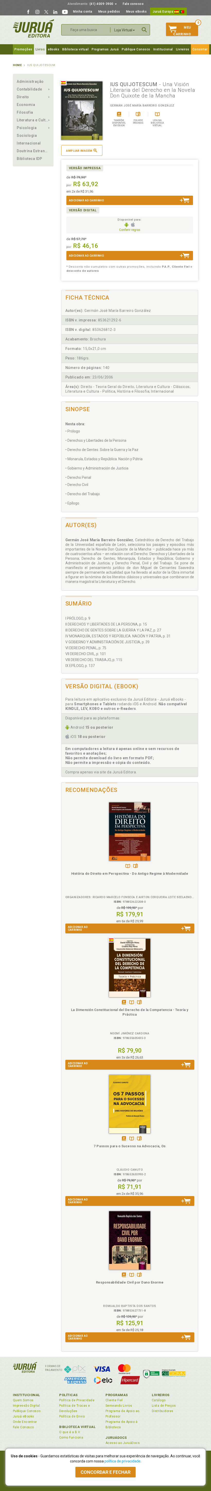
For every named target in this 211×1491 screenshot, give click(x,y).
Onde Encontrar (25, 1422)
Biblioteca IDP (29, 159)
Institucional (163, 49)
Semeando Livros (119, 1405)
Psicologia (27, 128)
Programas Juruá (105, 49)
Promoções (23, 49)
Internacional (29, 143)
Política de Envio (72, 1416)
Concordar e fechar (105, 1472)
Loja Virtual (123, 30)
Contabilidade (29, 89)
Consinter (200, 49)
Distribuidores (162, 1411)
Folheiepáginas (135, 866)
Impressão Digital (26, 1405)
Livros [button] (40, 49)
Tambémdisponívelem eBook (124, 1002)
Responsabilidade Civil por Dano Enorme (129, 1282)
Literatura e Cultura (33, 120)
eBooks (53, 49)
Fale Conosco (23, 1427)
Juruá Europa (163, 11)
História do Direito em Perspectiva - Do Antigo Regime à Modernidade (129, 873)
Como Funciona (71, 1437)
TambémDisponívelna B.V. (127, 866)
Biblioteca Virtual (77, 1427)
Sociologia (27, 135)
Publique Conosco (136, 49)
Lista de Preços (164, 1405)
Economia (26, 105)
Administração (30, 81)
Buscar (144, 29)
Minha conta (82, 11)
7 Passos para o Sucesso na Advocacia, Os (129, 1146)
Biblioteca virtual (75, 49)
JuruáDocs (116, 1438)
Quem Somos (23, 1400)
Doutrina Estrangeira (33, 151)
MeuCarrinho (182, 31)
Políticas (68, 1395)
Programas (117, 1395)
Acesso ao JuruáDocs (123, 1443)
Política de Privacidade (76, 1400)
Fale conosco (133, 4)
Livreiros (182, 49)
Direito (23, 97)
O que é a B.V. (70, 1432)
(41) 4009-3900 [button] (90, 4)
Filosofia (25, 112)
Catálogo (159, 1400)
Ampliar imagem (79, 150)
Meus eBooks (136, 11)
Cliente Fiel (114, 1400)
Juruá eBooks (23, 1416)
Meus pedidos (109, 11)
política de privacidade (122, 1461)
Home (17, 65)
